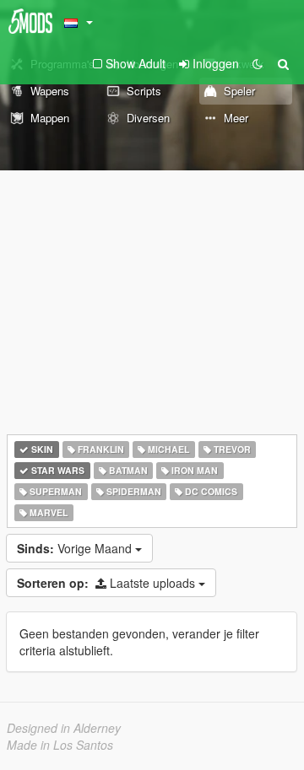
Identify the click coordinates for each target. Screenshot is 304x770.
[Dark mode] (257, 63)
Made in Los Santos (60, 744)
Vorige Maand (76, 548)
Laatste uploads (107, 582)
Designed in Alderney (64, 727)
